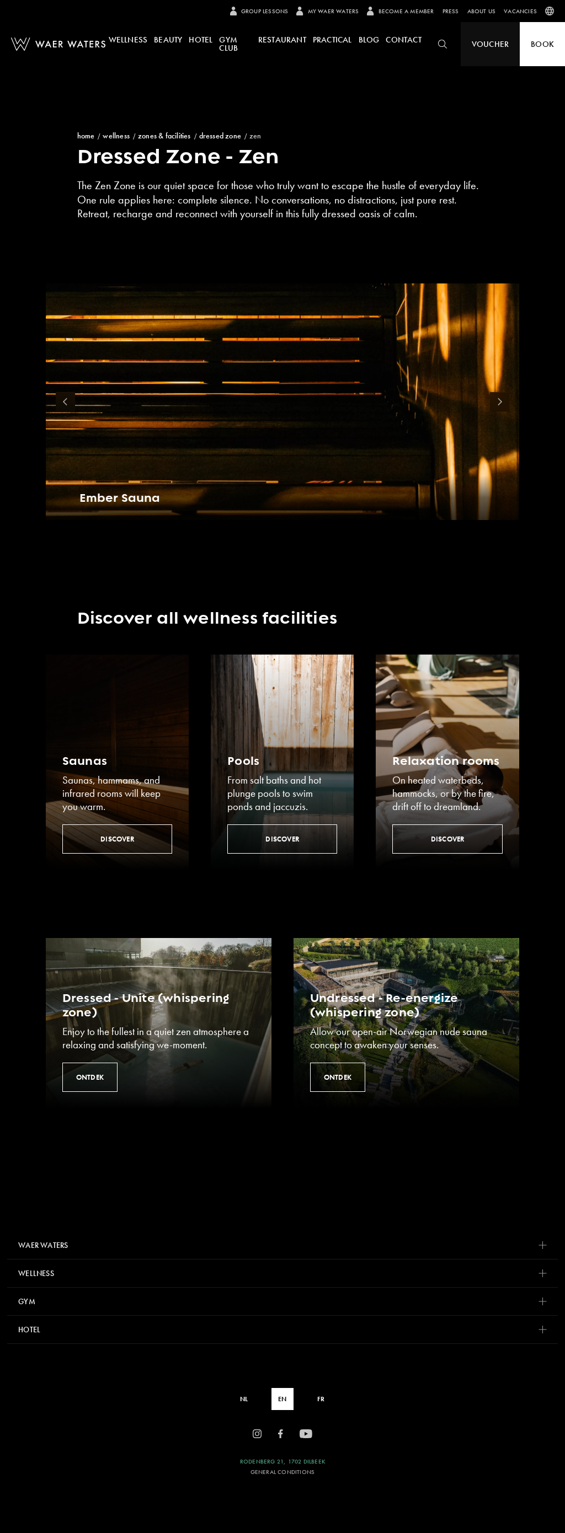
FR (320, 1399)
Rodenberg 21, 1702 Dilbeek (282, 1462)
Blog (369, 39)
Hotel (200, 39)
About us (481, 11)
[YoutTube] (306, 1434)
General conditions (282, 1472)
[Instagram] (257, 1434)
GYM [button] (26, 1301)
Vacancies (520, 11)
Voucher (490, 44)
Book (542, 44)
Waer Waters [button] (43, 1245)
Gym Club (228, 43)
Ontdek (90, 1077)
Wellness (128, 39)
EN (282, 1399)
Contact (403, 39)
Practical (332, 39)
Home (86, 136)
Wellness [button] (36, 1273)
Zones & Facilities (164, 136)
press (451, 11)
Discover (117, 839)
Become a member (406, 11)
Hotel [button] (29, 1329)
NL (244, 1399)
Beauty (168, 39)
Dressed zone (220, 136)
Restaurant (282, 39)
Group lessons (265, 11)
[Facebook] (280, 1434)
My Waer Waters (333, 11)
